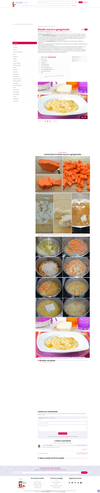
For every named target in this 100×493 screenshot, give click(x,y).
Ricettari (51, 5)
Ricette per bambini (17, 85)
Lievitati (14, 60)
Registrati (85, 2)
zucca (46, 60)
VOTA (86, 29)
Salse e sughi (16, 89)
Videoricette (15, 101)
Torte (43, 5)
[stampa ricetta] (82, 117)
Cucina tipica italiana (17, 51)
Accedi (80, 2)
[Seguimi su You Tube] (81, 482)
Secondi (30, 5)
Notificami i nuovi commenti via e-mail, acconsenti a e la (63, 436)
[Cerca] (76, 2)
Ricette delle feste (17, 80)
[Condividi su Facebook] (45, 121)
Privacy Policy (69, 436)
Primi (27, 5)
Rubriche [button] (62, 5)
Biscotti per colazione (37, 483)
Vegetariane (16, 98)
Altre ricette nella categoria (63, 462)
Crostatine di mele (37, 487)
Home (14, 24)
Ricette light (15, 83)
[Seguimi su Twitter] (72, 482)
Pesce (14, 67)
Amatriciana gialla (56, 487)
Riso (50, 26)
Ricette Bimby (16, 76)
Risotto (53, 26)
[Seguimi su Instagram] (78, 482)
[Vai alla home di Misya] (20, 3)
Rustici (14, 87)
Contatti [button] (68, 5)
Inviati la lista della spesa (55, 76)
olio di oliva (43, 71)
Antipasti (23, 5)
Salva (56, 121)
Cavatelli (56, 483)
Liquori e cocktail (16, 63)
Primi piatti (21, 24)
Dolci (39, 5)
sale (42, 72)
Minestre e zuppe (17, 65)
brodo (44, 64)
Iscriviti (84, 472)
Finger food (15, 56)
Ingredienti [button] (56, 5)
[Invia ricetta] (85, 117)
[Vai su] (98, 491)
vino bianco (47, 65)
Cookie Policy (75, 436)
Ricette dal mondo (17, 78)
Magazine (74, 5)
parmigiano (46, 69)
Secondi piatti (16, 92)
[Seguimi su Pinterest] (75, 482)
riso (45, 59)
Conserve (15, 47)
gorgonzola (46, 67)
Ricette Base (16, 74)
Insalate (15, 58)
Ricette (18, 5)
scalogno (43, 62)
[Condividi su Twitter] (48, 121)
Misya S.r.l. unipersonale (46, 491)
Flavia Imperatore (54, 31)
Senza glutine (16, 94)
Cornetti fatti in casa (37, 485)
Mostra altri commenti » (82, 453)
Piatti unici (15, 69)
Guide (46, 5)
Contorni (35, 5)
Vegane (15, 96)
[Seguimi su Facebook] (69, 482)
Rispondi (85, 449)
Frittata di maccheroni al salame (56, 485)
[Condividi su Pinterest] (50, 121)
